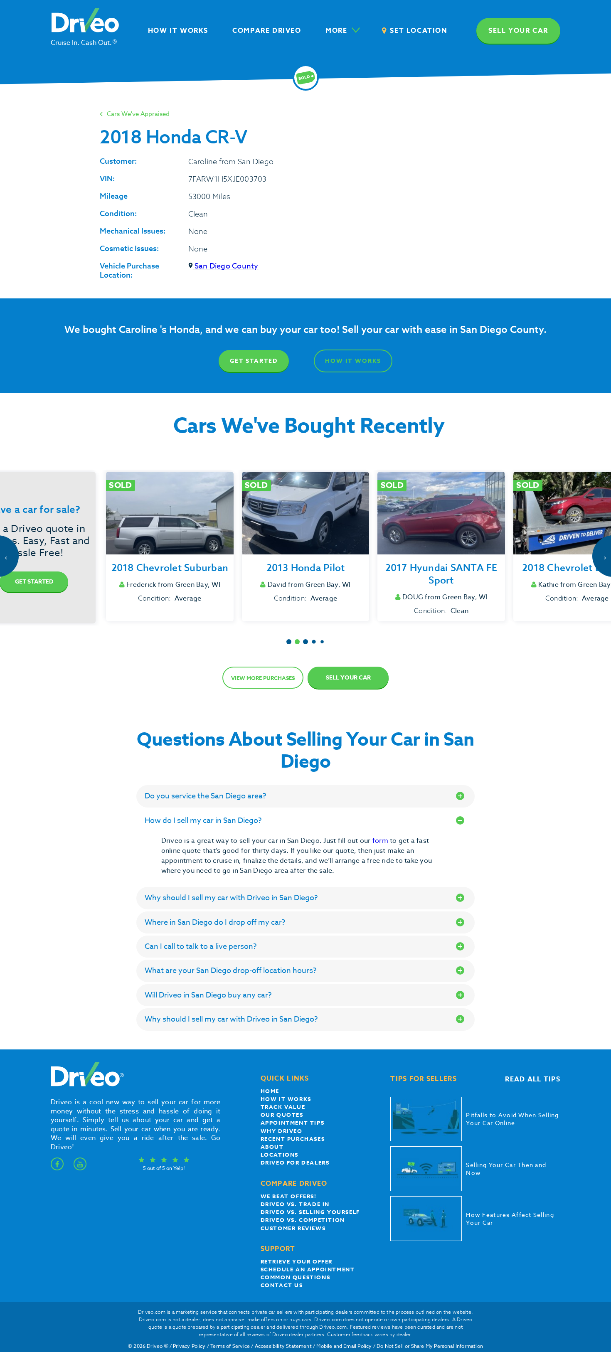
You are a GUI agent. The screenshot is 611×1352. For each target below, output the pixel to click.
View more (263, 678)
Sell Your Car (348, 677)
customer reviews (293, 1228)
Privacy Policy (189, 1346)
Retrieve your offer (297, 1261)
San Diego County (226, 266)
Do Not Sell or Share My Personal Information (430, 1346)
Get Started (254, 361)
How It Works (353, 361)
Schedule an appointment (308, 1269)
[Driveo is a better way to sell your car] (85, 1085)
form (381, 841)
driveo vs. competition (303, 1220)
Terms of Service (230, 1346)
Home (270, 1091)
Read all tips (532, 1079)
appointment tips (293, 1122)
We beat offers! (289, 1196)
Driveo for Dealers (295, 1162)
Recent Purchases (293, 1139)
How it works (286, 1099)
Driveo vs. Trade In (295, 1204)
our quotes (282, 1114)
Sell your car (518, 31)
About (272, 1146)
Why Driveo (282, 1131)
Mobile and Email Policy (344, 1346)
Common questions (295, 1277)
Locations (279, 1154)
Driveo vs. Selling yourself (310, 1212)
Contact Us (282, 1285)
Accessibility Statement (283, 1346)
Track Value (283, 1107)
